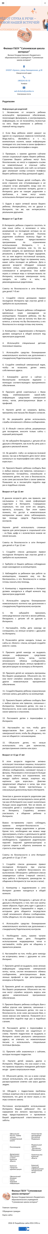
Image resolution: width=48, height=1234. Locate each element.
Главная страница (9, 1208)
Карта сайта (7, 1215)
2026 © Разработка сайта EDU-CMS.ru (24, 1223)
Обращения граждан (11, 1211)
